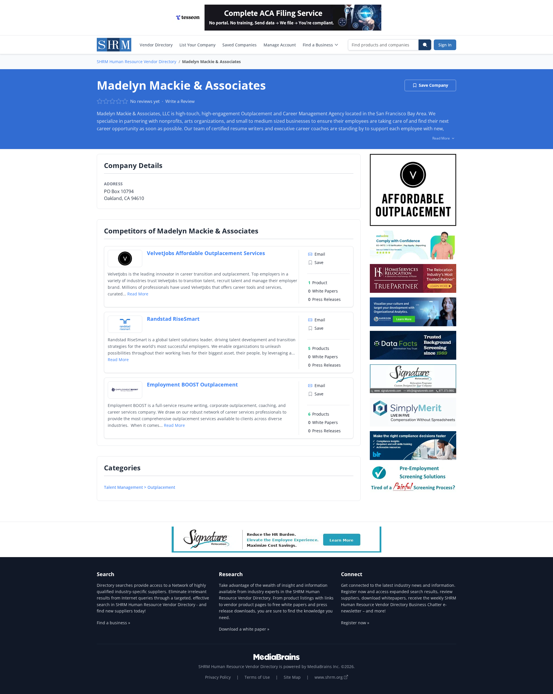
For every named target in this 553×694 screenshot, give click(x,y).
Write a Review (180, 101)
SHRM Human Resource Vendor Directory (136, 61)
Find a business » (113, 622)
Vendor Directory (156, 45)
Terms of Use (257, 677)
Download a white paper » (244, 629)
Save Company (433, 85)
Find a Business (318, 45)
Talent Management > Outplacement (139, 487)
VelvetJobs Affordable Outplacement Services (206, 253)
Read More (137, 294)
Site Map (292, 677)
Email (320, 254)
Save (319, 262)
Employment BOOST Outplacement (192, 384)
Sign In (445, 45)
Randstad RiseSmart (173, 318)
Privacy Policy (218, 677)
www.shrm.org (329, 677)
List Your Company (197, 45)
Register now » (355, 622)
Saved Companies (239, 45)
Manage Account (280, 45)
